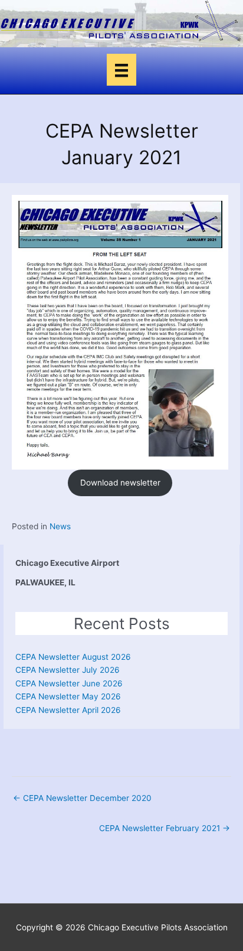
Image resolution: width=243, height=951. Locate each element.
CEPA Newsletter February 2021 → (164, 828)
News (60, 526)
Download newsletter (120, 482)
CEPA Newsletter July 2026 (67, 670)
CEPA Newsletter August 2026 (73, 657)
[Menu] (121, 70)
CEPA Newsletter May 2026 (68, 696)
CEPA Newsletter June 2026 (69, 683)
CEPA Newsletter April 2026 (68, 710)
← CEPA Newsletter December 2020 (82, 798)
